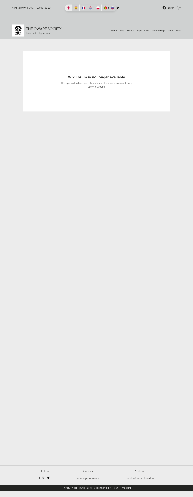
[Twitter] (117, 7)
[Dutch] (90, 8)
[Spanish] (75, 8)
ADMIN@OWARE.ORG (22, 7)
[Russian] (112, 8)
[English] (68, 8)
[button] (179, 7)
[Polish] (97, 8)
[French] (83, 8)
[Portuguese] (105, 8)
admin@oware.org (88, 478)
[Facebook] (39, 477)
